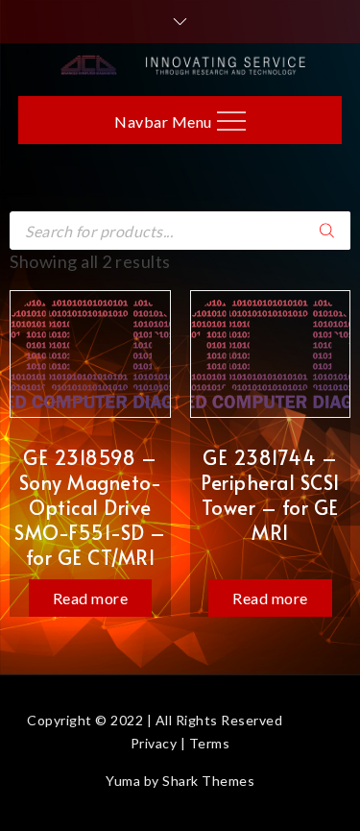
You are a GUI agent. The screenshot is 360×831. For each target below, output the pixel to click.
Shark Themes (208, 780)
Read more (91, 598)
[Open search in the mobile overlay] (180, 230)
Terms (209, 743)
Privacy (154, 743)
